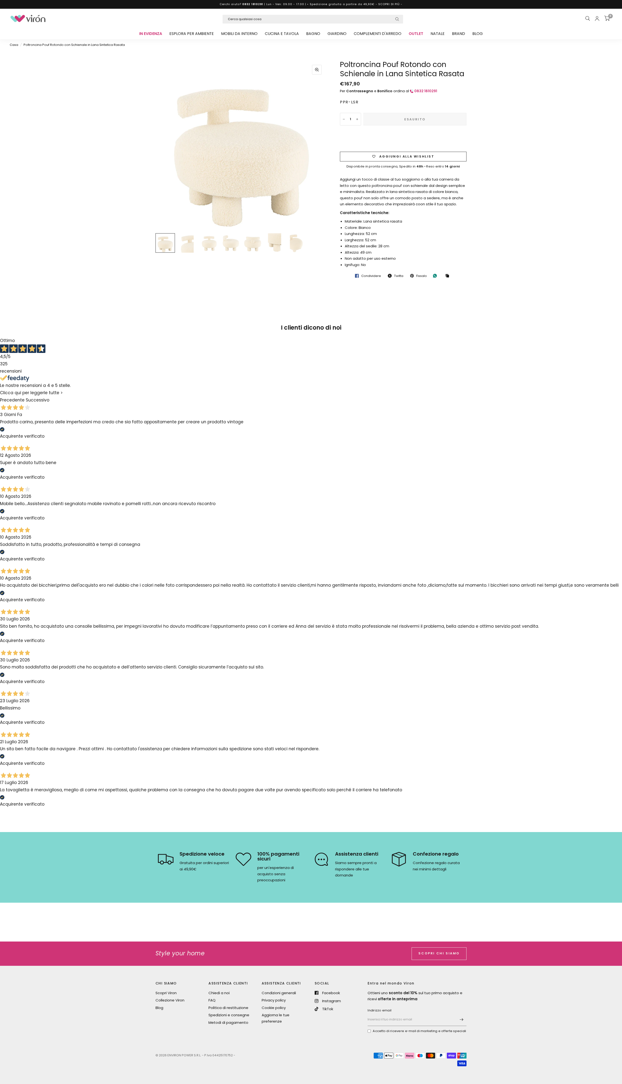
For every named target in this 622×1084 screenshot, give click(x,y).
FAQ (212, 1000)
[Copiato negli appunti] (448, 276)
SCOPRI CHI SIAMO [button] (439, 953)
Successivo (37, 400)
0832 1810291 (252, 4)
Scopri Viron (166, 992)
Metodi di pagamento (228, 1022)
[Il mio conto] (597, 18)
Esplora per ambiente (191, 33)
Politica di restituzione (228, 1007)
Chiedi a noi (219, 992)
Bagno (313, 33)
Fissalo (421, 276)
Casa (14, 44)
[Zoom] (317, 70)
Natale (438, 33)
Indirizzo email (379, 1010)
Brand (458, 33)
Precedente (12, 400)
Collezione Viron (170, 1000)
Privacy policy (274, 1000)
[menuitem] (151, 34)
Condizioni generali (279, 992)
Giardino (337, 33)
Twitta (398, 276)
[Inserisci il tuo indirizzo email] (461, 1019)
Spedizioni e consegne (228, 1014)
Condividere (371, 276)
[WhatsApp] (436, 276)
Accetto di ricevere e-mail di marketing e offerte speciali (419, 1031)
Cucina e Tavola (282, 33)
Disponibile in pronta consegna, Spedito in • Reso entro (403, 166)
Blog (477, 33)
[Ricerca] (587, 18)
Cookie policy (274, 1007)
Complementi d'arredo (377, 33)
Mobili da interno (239, 33)
